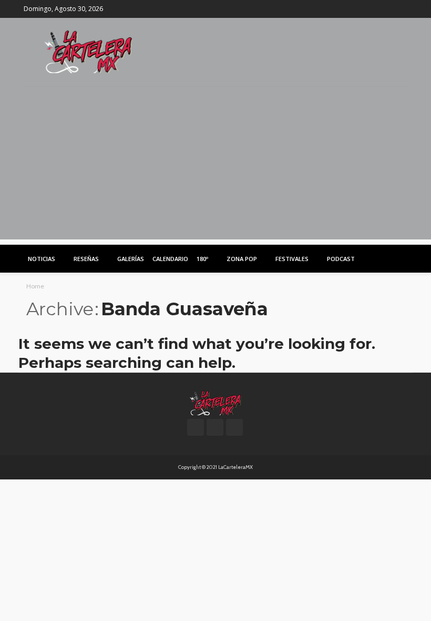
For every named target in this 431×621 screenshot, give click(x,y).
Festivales (292, 259)
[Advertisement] (215, 165)
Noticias (41, 259)
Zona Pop (242, 259)
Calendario (170, 259)
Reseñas (86, 259)
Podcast (341, 259)
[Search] (398, 258)
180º (202, 259)
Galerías (130, 259)
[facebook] (373, 9)
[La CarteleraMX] (88, 50)
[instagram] (400, 9)
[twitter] (387, 9)
